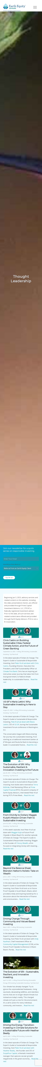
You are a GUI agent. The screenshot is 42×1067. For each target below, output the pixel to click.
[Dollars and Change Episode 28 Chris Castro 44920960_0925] (21, 633)
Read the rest (32, 745)
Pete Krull (15, 654)
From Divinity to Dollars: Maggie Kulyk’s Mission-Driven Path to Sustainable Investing (20, 818)
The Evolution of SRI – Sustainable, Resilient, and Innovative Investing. (21, 974)
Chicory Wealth (22, 843)
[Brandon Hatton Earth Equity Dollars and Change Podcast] (21, 860)
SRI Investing (25, 651)
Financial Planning (22, 980)
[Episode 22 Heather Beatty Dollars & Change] (21, 1017)
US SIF (16, 724)
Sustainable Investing (22, 983)
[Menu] (35, 7)
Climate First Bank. (10, 671)
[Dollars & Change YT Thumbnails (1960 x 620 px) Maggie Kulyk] (21, 807)
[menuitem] (35, 7)
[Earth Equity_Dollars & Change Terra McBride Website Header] (21, 757)
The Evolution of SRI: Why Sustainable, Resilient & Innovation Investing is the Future (20, 767)
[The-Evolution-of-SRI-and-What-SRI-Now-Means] (21, 963)
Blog (19, 651)
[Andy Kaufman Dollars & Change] (21, 911)
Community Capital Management (16, 944)
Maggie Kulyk (16, 832)
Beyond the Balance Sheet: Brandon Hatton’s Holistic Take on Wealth (21, 871)
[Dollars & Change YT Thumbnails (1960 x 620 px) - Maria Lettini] (21, 694)
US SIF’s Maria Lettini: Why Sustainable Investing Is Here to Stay (19, 704)
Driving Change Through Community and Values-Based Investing (19, 921)
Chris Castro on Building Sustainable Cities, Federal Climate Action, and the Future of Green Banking (20, 644)
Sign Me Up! (9, 577)
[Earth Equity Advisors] (17, 7)
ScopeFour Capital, (10, 1053)
